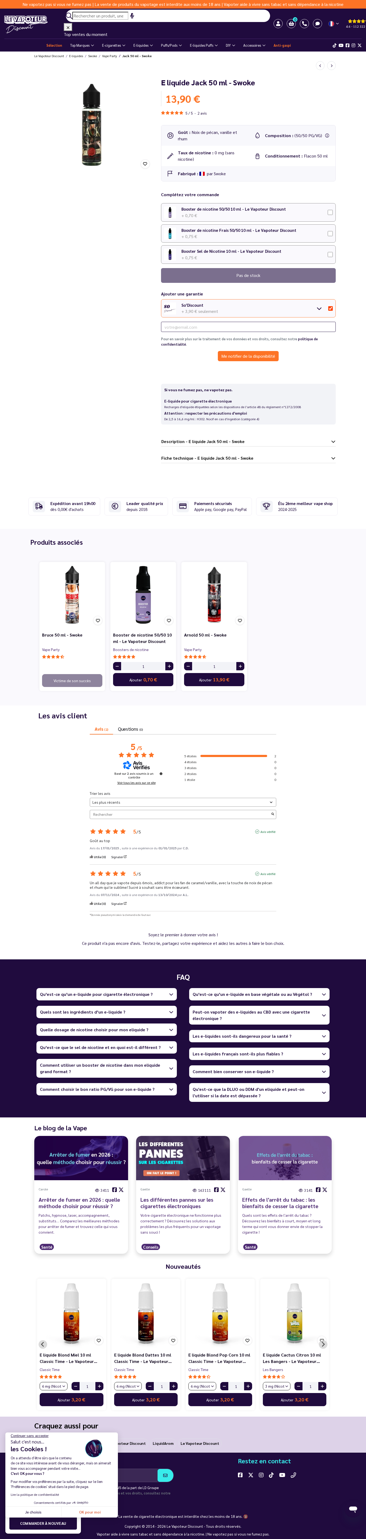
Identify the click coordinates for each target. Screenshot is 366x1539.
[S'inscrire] (165, 1475)
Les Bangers (273, 1369)
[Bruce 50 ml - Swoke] (72, 595)
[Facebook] (347, 45)
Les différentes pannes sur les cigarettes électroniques (176, 1202)
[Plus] (169, 666)
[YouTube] (282, 1474)
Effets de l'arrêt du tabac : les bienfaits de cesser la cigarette (280, 1202)
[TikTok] (335, 45)
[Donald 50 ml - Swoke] (331, 65)
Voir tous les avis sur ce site (136, 782)
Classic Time (50, 1369)
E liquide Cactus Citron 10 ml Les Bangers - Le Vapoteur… (292, 1358)
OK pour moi (90, 1511)
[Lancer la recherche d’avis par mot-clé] (273, 814)
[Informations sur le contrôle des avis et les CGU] (161, 774)
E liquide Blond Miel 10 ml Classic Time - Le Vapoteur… (68, 1358)
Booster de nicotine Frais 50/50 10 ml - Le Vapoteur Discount (238, 230)
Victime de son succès (72, 680)
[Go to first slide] (323, 1344)
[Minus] (117, 666)
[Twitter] (359, 45)
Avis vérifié (267, 831)
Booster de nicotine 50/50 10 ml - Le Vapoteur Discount (233, 208)
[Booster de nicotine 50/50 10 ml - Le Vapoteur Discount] (143, 595)
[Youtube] (341, 45)
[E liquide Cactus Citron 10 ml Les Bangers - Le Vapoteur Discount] (294, 1313)
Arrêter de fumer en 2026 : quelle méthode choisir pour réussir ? (79, 1202)
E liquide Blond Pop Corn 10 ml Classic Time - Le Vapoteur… (219, 1358)
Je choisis (33, 1511)
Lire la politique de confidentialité (35, 1494)
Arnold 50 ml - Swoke (205, 635)
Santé (46, 1246)
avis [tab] (101, 729)
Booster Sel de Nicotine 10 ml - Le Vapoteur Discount (231, 251)
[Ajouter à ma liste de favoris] (145, 164)
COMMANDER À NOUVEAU (43, 1523)
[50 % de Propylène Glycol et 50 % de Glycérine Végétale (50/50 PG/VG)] (327, 135)
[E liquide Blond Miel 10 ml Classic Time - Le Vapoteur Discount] (71, 1313)
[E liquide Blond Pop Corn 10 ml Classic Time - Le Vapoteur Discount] (220, 1313)
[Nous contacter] (293, 1474)
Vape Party (50, 649)
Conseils (150, 1246)
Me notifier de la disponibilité (248, 356)
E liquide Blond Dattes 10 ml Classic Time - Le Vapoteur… (143, 1358)
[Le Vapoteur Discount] (34, 25)
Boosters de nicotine (131, 649)
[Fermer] (68, 27)
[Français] (334, 24)
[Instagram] (353, 45)
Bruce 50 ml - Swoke (62, 635)
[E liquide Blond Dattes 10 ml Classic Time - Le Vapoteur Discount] (146, 1313)
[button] (291, 23)
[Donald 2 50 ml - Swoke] (320, 65)
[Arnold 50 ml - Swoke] (214, 595)
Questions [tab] (130, 729)
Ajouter (143, 679)
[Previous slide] (43, 1344)
